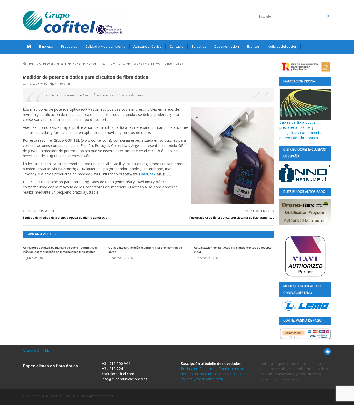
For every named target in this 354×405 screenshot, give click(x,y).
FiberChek (147, 174)
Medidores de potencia (56, 64)
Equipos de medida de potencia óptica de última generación (66, 217)
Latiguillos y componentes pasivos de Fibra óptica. (301, 135)
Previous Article (43, 210)
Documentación (226, 46)
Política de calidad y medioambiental (214, 376)
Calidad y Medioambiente (105, 46)
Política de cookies (210, 373)
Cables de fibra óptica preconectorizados (297, 125)
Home (32, 64)
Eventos (253, 46)
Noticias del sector (282, 46)
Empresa (46, 46)
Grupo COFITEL (36, 350)
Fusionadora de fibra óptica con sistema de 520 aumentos (231, 217)
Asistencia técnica (147, 46)
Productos (69, 46)
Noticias (83, 64)
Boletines (199, 46)
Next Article (257, 210)
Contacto (176, 46)
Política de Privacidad (198, 368)
